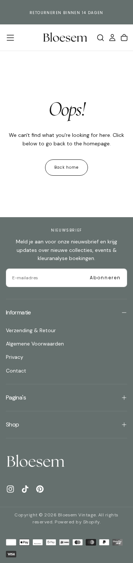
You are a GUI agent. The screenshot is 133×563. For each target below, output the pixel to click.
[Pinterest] (39, 489)
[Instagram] (10, 489)
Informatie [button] (18, 312)
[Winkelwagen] (124, 38)
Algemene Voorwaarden (35, 343)
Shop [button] (12, 424)
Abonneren (105, 277)
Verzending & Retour (31, 330)
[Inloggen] (112, 38)
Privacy (14, 357)
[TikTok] (25, 489)
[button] (10, 37)
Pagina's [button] (16, 397)
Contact (16, 370)
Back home (66, 167)
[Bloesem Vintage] (35, 461)
